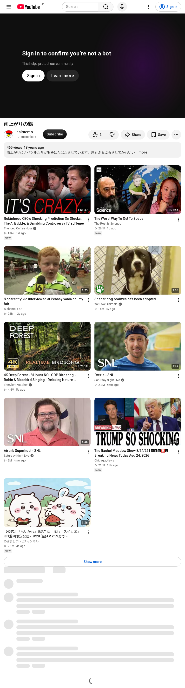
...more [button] (141, 152)
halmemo (24, 132)
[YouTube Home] (28, 6)
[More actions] (176, 135)
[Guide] (9, 7)
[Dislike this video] (112, 135)
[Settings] (149, 7)
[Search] (105, 7)
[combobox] (81, 7)
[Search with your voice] (122, 7)
